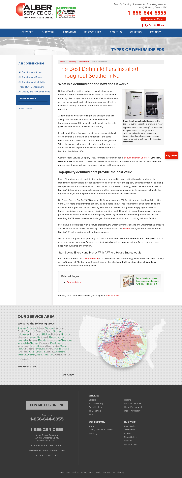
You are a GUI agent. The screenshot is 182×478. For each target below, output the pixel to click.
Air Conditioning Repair (30, 77)
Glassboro (65, 334)
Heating (127, 399)
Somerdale (40, 351)
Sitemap (120, 472)
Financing (93, 433)
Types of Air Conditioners (31, 86)
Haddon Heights (56, 337)
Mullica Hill (34, 346)
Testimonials (129, 429)
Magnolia (42, 340)
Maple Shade (67, 340)
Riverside (57, 348)
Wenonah (31, 354)
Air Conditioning (31, 63)
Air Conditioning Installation (32, 82)
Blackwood (50, 328)
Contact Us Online (47, 405)
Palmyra (21, 348)
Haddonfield (23, 340)
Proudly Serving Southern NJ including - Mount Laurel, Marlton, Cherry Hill (140, 6)
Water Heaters (95, 407)
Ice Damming (95, 410)
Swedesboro (59, 351)
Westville (40, 354)
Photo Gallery (25, 108)
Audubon (22, 328)
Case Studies (130, 426)
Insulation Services (132, 403)
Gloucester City (33, 337)
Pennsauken (40, 348)
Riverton (65, 348)
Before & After (130, 444)
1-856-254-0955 (47, 429)
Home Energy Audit (133, 407)
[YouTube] (158, 25)
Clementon (58, 331)
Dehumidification (27, 98)
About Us (93, 426)
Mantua (57, 340)
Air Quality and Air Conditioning (34, 91)
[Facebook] (142, 25)
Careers (92, 399)
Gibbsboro (45, 334)
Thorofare (22, 354)
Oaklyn (63, 346)
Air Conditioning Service (30, 72)
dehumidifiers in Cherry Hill (137, 157)
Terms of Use (109, 472)
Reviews (128, 440)
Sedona (126, 228)
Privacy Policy (95, 472)
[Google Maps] (146, 25)
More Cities (68, 375)
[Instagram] (154, 25)
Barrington (31, 328)
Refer (91, 414)
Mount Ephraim (56, 343)
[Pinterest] (150, 25)
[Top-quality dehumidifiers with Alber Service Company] (144, 104)
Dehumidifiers (74, 282)
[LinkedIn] (162, 25)
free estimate (112, 295)
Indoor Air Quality (132, 410)
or (153, 19)
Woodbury (49, 354)
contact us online (90, 258)
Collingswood (23, 334)
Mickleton (34, 343)
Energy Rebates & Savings (101, 429)
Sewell (32, 351)
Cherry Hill (30, 331)
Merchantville (23, 343)
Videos (127, 433)
